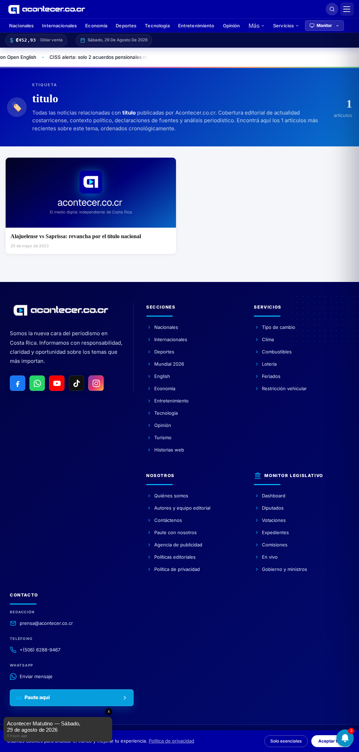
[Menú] (347, 9)
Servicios (283, 25)
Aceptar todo (331, 741)
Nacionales (21, 25)
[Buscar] (332, 9)
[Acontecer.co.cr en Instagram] (96, 383)
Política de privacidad (171, 741)
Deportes (126, 25)
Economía (96, 25)
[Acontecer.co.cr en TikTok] (76, 383)
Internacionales (59, 25)
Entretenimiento (196, 25)
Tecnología (157, 25)
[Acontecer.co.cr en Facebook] (17, 383)
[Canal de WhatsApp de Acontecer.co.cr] (37, 383)
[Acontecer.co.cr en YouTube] (57, 383)
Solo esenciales (286, 741)
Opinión (231, 25)
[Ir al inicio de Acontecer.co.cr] (61, 310)
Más (254, 25)
